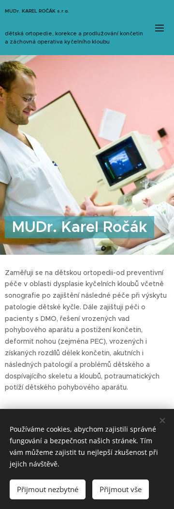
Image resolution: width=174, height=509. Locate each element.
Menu (159, 27)
